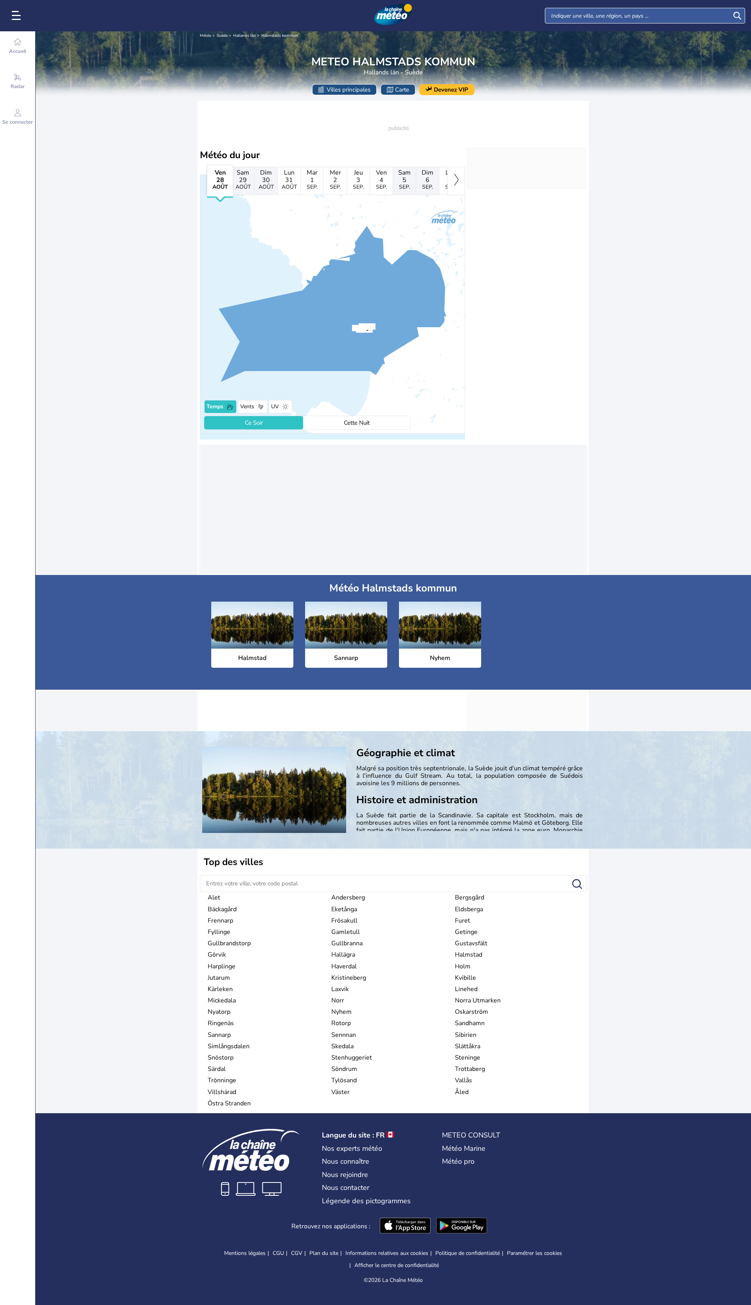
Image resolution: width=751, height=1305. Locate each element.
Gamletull (345, 932)
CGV (296, 1253)
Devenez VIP (451, 90)
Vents (247, 406)
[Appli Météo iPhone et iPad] (405, 1226)
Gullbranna (347, 943)
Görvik (217, 954)
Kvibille (465, 977)
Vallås (463, 1080)
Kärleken (220, 989)
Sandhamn (470, 1023)
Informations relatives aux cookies (386, 1253)
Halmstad (468, 954)
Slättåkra (467, 1046)
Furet (462, 920)
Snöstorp (221, 1057)
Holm (463, 966)
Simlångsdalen (229, 1046)
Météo (205, 35)
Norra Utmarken (478, 1000)
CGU (278, 1253)
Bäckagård (222, 909)
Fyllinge (219, 932)
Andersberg (348, 897)
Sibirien (465, 1035)
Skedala (342, 1046)
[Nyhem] (356, 329)
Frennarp (220, 920)
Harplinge (221, 966)
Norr (337, 1000)
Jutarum (219, 977)
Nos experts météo (352, 1148)
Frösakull (344, 920)
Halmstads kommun (279, 35)
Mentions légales (245, 1253)
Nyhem (341, 1012)
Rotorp (341, 1023)
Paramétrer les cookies (534, 1253)
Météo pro (458, 1161)
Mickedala (222, 1000)
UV (275, 406)
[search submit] (737, 15)
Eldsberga (469, 909)
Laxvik (340, 989)
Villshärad (222, 1092)
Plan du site (323, 1253)
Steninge (467, 1057)
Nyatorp (219, 1012)
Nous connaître (345, 1161)
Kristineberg (348, 977)
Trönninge (222, 1080)
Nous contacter (345, 1187)
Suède (222, 35)
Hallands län (244, 35)
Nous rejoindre (345, 1174)
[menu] (17, 15)
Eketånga (344, 909)
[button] (356, 329)
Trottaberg (470, 1069)
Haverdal (344, 966)
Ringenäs (221, 1023)
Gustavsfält (471, 943)
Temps (215, 406)
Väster (340, 1092)
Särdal (217, 1069)
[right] (456, 181)
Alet (214, 897)
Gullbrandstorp (229, 943)
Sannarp (219, 1035)
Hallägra (343, 954)
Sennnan (343, 1035)
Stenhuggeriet (351, 1057)
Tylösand (344, 1080)
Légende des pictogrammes (366, 1201)
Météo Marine (463, 1148)
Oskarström (471, 1012)
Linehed (466, 989)
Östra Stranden (229, 1103)
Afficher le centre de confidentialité (396, 1265)
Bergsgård (469, 897)
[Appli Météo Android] (461, 1226)
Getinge (466, 932)
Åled (462, 1092)
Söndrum (344, 1069)
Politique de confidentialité (467, 1253)
